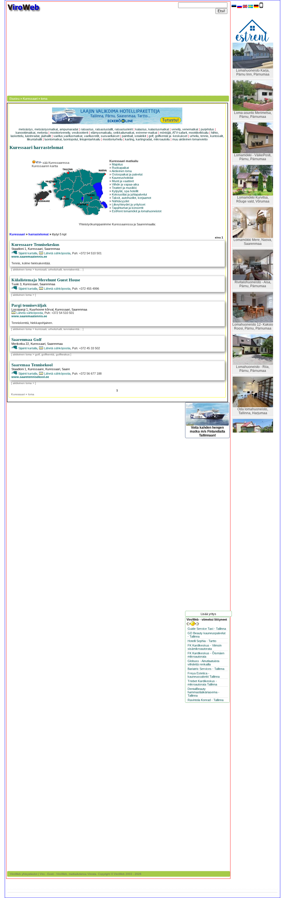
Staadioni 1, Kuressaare (27, 369)
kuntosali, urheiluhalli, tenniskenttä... (59, 269)
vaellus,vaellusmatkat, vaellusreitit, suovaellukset (86, 136)
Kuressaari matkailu (123, 161)
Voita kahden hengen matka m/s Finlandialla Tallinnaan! (207, 431)
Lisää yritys (208, 614)
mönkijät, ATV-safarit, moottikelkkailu (184, 132)
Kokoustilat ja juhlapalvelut (129, 194)
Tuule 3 (16, 284)
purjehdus (207, 129)
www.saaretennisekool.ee (30, 377)
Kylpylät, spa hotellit (125, 191)
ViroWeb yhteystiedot (23, 873)
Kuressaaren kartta (45, 166)
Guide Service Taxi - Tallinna (207, 628)
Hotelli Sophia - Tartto (202, 641)
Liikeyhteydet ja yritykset (128, 204)
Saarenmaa (52, 248)
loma (44, 98)
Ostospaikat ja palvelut (127, 174)
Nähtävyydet (120, 201)
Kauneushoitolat (122, 177)
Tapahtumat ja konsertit (127, 207)
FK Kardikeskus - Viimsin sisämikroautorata (205, 647)
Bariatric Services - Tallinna (206, 668)
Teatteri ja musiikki (124, 187)
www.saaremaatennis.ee (29, 256)
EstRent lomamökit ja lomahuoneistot (136, 211)
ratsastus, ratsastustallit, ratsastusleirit (107, 129)
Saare (66, 369)
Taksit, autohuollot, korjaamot (131, 197)
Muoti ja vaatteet (123, 181)
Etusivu (14, 98)
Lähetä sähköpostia (56, 253)
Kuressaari (30, 98)
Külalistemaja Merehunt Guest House (45, 280)
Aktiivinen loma (122, 171)
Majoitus (117, 164)
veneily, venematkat (184, 129)
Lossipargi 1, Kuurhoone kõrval (32, 309)
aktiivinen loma (22, 269)
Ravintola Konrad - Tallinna (205, 700)
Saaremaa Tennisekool (32, 365)
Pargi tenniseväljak (28, 305)
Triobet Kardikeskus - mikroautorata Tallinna (202, 682)
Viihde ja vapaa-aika (125, 184)
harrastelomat (38, 234)
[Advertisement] (118, 54)
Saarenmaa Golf (26, 339)
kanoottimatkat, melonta (32, 132)
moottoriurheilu (112, 139)
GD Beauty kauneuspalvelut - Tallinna (206, 634)
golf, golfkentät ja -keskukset (168, 136)
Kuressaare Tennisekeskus (35, 244)
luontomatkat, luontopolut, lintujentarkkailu (72, 139)
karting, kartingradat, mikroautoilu (147, 139)
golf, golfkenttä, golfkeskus (52, 354)
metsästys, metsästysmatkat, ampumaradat (48, 129)
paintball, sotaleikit (134, 136)
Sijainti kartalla (27, 253)
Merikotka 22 (20, 343)
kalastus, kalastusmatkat (152, 129)
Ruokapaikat (120, 167)
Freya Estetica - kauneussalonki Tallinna (204, 675)
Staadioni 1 (18, 248)
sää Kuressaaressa (55, 162)
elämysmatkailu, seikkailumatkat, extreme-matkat (124, 132)
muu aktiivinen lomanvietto (190, 139)
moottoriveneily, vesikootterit (69, 132)
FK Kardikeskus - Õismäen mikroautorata (206, 654)
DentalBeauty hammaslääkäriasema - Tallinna (203, 692)
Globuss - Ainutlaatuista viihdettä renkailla (203, 662)
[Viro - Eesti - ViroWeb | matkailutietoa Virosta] (23, 11)
